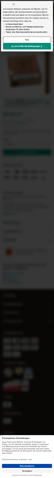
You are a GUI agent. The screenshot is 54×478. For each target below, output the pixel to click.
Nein (27, 40)
